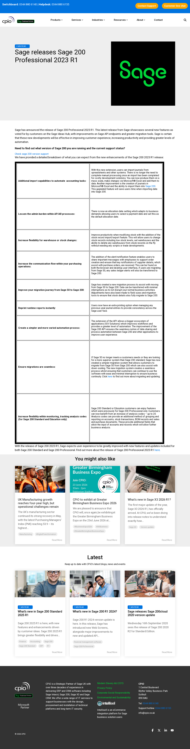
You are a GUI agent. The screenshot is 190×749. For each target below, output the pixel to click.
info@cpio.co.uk (146, 713)
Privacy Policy (104, 688)
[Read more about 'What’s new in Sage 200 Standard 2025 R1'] (40, 584)
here (110, 376)
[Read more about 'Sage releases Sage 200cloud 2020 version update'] (150, 584)
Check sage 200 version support (32, 153)
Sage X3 (132, 527)
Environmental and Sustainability (114, 697)
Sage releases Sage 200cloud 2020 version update (148, 613)
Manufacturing (25, 534)
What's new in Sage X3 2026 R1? (149, 499)
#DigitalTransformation (46, 534)
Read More (57, 540)
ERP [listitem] (41, 646)
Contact (158, 20)
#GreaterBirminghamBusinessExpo (89, 531)
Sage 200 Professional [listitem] (83, 646)
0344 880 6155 (163, 708)
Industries (97, 20)
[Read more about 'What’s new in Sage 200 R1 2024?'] (95, 584)
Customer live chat (175, 5)
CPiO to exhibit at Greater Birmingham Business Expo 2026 (95, 501)
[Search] (185, 20)
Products (56, 20)
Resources (120, 20)
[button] (152, 730)
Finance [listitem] (22, 641)
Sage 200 (150, 186)
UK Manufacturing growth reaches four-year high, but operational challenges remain (38, 503)
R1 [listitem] (48, 646)
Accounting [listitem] (35, 641)
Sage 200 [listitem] (48, 641)
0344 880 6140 (28, 4)
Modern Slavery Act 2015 (110, 683)
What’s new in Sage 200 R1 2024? (95, 611)
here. (157, 450)
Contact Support (147, 5)
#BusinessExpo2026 (83, 527)
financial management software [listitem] (87, 642)
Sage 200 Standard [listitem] (27, 646)
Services (76, 20)
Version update (147, 527)
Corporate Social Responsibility (113, 692)
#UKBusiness (102, 527)
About (140, 20)
